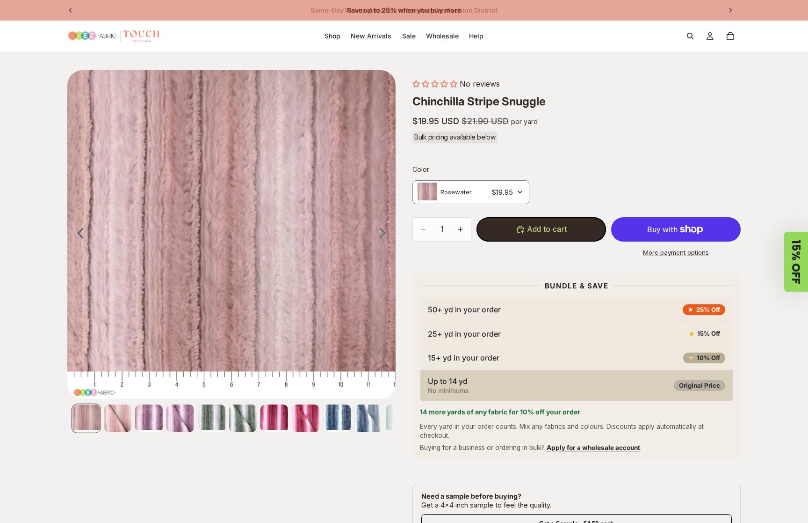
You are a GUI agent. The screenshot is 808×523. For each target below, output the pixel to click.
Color (420, 169)
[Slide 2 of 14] (117, 418)
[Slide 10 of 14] (368, 418)
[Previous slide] (70, 10)
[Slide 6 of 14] (243, 418)
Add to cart (547, 229)
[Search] (690, 36)
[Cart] (730, 36)
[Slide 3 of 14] (149, 418)
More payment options (676, 252)
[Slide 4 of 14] (180, 418)
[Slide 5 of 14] (211, 418)
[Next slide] (730, 10)
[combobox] (470, 192)
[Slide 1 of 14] (86, 418)
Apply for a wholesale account (593, 447)
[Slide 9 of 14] (337, 418)
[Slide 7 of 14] (274, 418)
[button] (434, 83)
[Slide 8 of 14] (305, 418)
